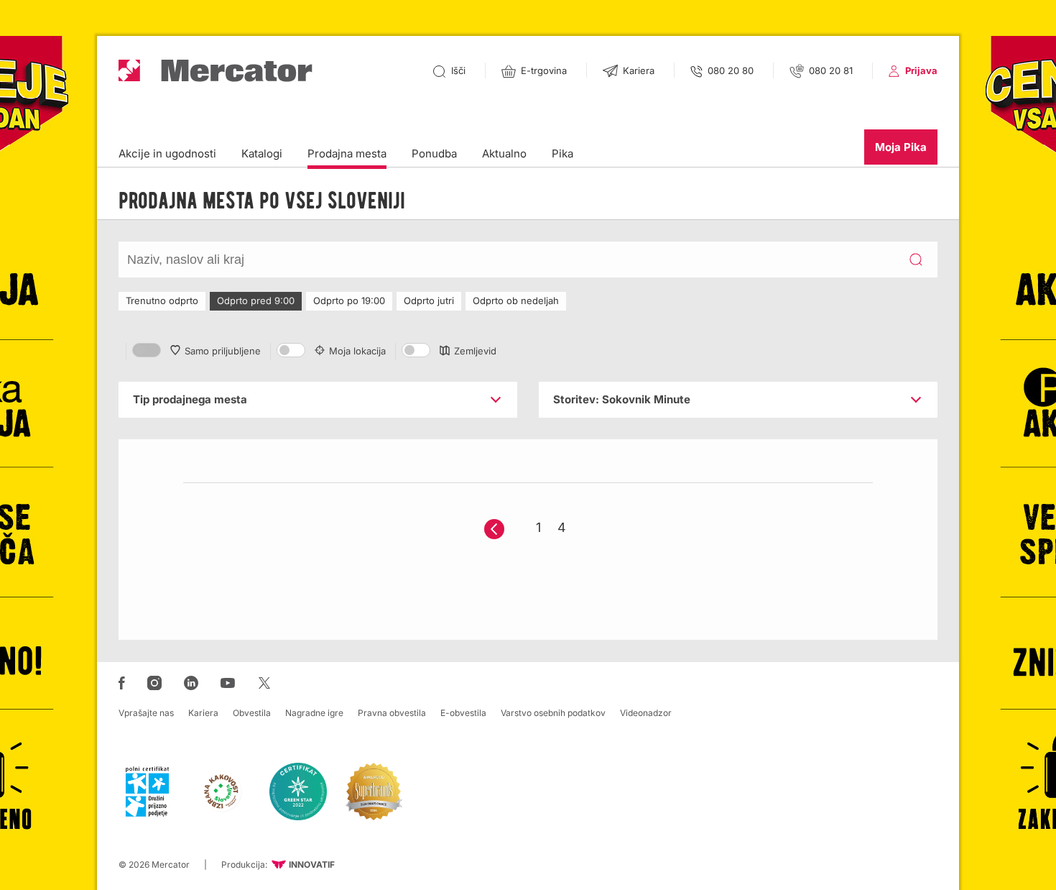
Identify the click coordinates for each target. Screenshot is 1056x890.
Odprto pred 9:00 (256, 300)
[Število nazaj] (494, 529)
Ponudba (434, 153)
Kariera (203, 712)
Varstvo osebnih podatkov (553, 712)
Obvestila (252, 712)
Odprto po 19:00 (349, 300)
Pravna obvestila (392, 712)
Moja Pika (901, 147)
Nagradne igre (314, 712)
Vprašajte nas (146, 712)
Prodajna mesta (346, 153)
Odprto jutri (429, 300)
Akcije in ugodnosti (167, 153)
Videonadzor (646, 712)
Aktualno (504, 153)
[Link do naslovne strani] (215, 71)
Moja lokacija (357, 351)
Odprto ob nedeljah (516, 300)
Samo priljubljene (223, 351)
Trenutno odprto (162, 300)
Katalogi (261, 153)
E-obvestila (463, 712)
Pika (562, 153)
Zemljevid (475, 351)
